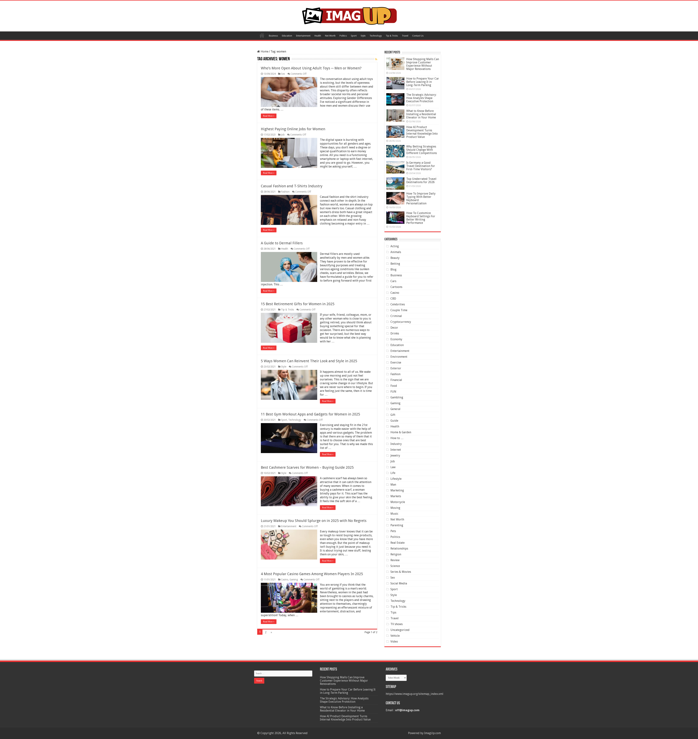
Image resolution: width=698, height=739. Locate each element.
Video (394, 641)
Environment (398, 356)
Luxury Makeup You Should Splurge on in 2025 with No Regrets (313, 520)
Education (287, 35)
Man (393, 484)
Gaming (294, 579)
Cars (393, 281)
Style (363, 35)
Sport (354, 35)
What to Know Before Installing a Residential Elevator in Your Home (421, 114)
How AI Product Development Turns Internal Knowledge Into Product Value (422, 132)
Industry (396, 444)
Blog (393, 269)
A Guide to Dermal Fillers (282, 243)
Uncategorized (400, 630)
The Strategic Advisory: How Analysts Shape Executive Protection (421, 98)
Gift (392, 415)
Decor (394, 327)
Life (392, 473)
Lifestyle (396, 478)
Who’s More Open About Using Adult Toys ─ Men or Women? (311, 68)
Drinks (394, 333)
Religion (395, 554)
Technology (376, 35)
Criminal (396, 316)
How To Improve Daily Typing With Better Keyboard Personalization (421, 198)
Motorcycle (397, 502)
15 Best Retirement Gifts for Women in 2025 (297, 304)
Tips (393, 612)
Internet (395, 449)
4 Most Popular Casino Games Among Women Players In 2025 (312, 574)
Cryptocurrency (400, 322)
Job (283, 134)
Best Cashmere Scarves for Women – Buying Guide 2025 (307, 467)
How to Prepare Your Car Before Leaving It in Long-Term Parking (422, 82)
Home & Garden (400, 432)
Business (273, 35)
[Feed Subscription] (376, 59)
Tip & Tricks (392, 35)
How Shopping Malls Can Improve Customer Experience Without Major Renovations (422, 64)
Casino (284, 579)
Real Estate (397, 542)
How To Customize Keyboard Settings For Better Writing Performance (420, 218)
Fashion (285, 191)
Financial (396, 380)
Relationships (399, 548)
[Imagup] (349, 15)
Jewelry (395, 455)
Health (317, 35)
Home (262, 35)
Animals (395, 252)
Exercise (395, 362)
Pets (393, 531)
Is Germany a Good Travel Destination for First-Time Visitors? (420, 166)
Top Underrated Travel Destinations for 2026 (421, 180)
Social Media (398, 583)
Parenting (396, 525)
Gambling (396, 397)
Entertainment (303, 35)
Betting (395, 263)
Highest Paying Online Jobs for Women (293, 129)
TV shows (396, 624)
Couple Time (398, 310)
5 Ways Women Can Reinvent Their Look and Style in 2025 (309, 361)
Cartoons (396, 287)
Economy (396, 339)
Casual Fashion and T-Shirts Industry (291, 186)
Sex (283, 73)
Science (395, 566)
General (395, 409)
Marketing (397, 490)
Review (395, 560)
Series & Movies (400, 572)
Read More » (268, 116)
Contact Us (418, 35)
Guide (394, 420)
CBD (393, 298)
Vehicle (395, 635)
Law (393, 467)
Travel (405, 35)
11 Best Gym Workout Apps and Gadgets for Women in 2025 (310, 414)
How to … (397, 438)
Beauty (395, 258)
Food (393, 385)
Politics (343, 35)
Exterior (395, 368)
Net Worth (330, 35)
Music (394, 513)
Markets (395, 496)
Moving (395, 508)
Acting (394, 246)
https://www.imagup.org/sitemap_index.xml (414, 694)
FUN (393, 391)
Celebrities (397, 304)
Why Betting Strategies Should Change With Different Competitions (421, 150)
